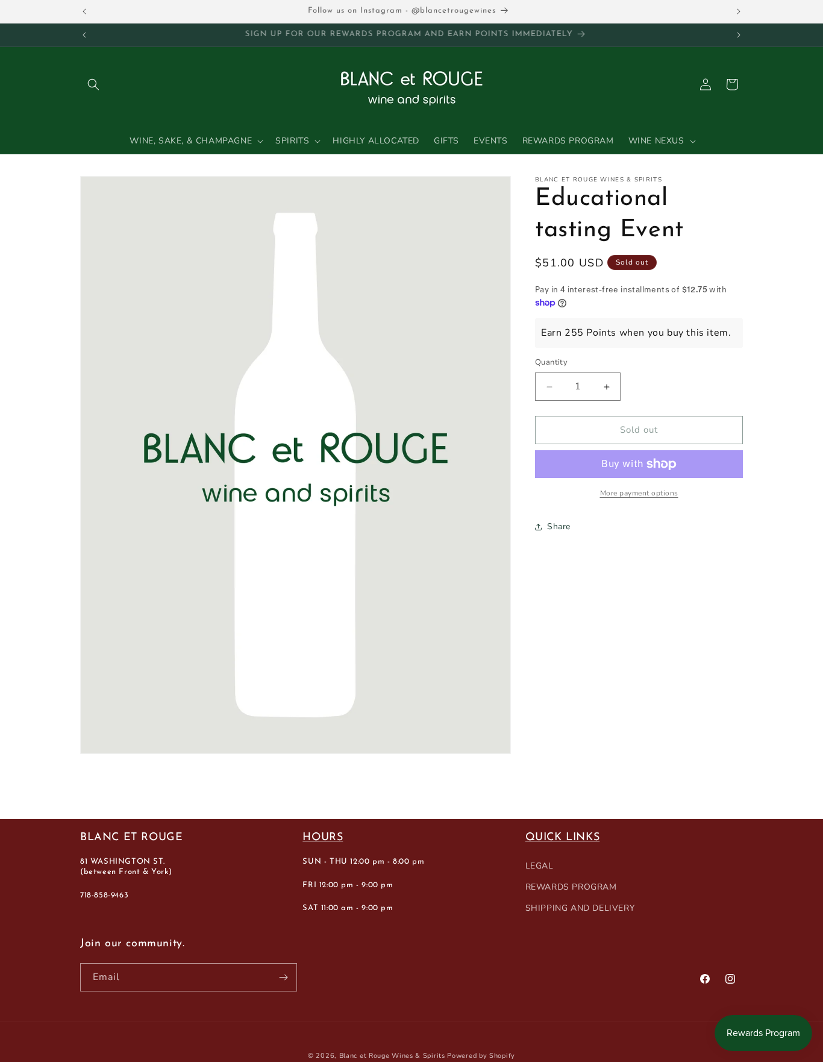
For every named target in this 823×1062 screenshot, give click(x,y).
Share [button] (559, 527)
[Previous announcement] (84, 11)
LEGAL (539, 866)
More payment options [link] (639, 493)
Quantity (551, 362)
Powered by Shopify (481, 1055)
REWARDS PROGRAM (571, 887)
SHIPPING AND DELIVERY (580, 908)
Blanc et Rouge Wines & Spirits (392, 1055)
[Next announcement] (738, 11)
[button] (93, 84)
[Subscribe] (283, 977)
